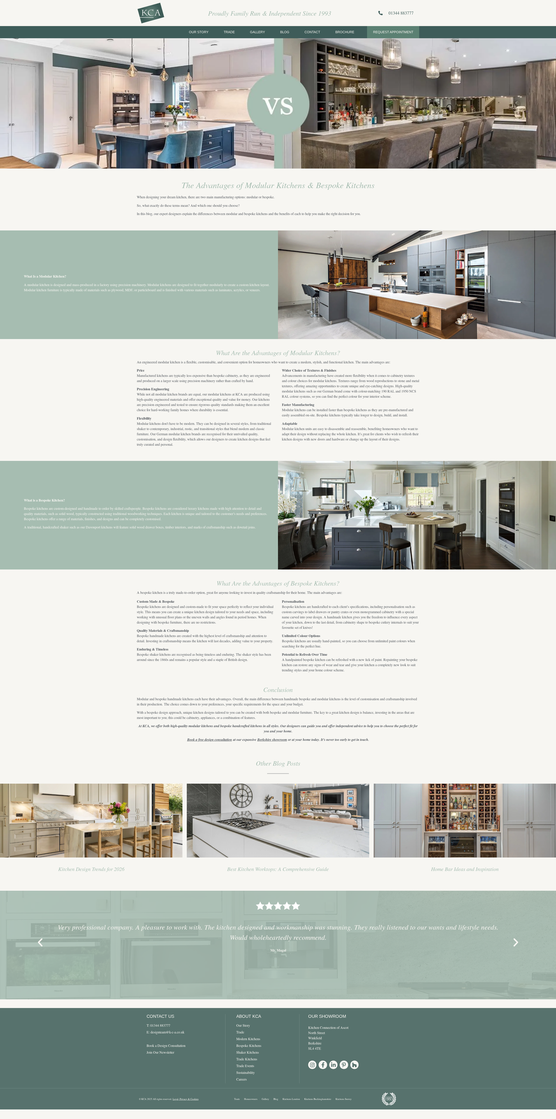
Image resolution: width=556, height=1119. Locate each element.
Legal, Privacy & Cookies (186, 1099)
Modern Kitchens (248, 1038)
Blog (284, 32)
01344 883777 (160, 1025)
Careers (241, 1079)
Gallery (257, 32)
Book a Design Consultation (166, 1045)
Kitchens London (291, 1099)
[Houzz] (354, 1065)
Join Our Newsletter (160, 1052)
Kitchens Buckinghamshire (317, 1099)
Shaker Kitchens (247, 1052)
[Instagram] (312, 1065)
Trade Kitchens (246, 1059)
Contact (312, 32)
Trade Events (245, 1065)
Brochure (344, 32)
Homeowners (250, 1099)
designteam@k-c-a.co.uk (167, 1032)
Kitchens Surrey (344, 1099)
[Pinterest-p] (344, 1065)
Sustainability (245, 1072)
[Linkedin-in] (333, 1065)
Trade (229, 32)
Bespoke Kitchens (248, 1045)
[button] (40, 942)
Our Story (198, 32)
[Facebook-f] (323, 1065)
